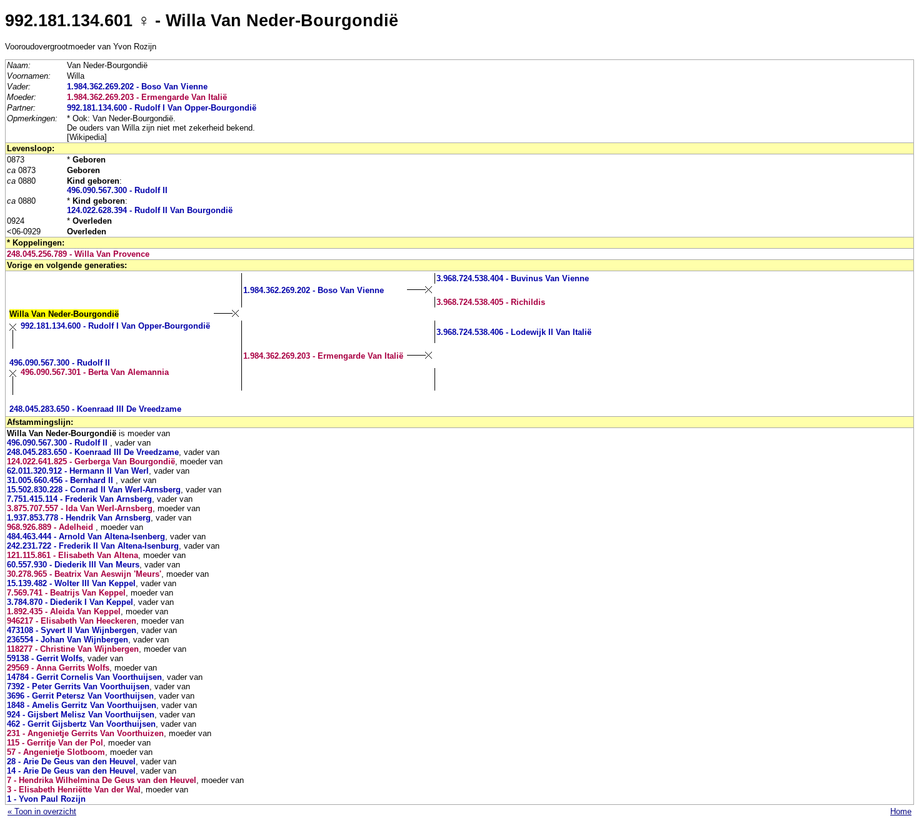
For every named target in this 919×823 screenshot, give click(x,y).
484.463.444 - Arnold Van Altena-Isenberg (86, 536)
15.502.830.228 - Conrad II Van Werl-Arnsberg (94, 489)
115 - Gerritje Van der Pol (55, 742)
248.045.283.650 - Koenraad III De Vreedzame (95, 409)
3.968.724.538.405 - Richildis (490, 302)
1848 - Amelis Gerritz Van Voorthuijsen (81, 705)
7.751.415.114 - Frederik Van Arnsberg (79, 499)
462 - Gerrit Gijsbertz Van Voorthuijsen (81, 724)
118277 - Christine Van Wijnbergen (73, 649)
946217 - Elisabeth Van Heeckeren (71, 621)
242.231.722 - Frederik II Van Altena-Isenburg (93, 546)
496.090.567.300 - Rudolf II (117, 190)
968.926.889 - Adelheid (51, 527)
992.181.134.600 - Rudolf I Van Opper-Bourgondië (161, 107)
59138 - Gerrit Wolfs (45, 658)
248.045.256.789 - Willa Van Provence (78, 254)
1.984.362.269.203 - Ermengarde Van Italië (147, 97)
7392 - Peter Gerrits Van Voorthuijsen (78, 686)
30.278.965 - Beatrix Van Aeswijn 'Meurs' (84, 574)
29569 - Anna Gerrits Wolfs (58, 667)
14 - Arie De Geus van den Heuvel (71, 771)
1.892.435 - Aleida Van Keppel (64, 611)
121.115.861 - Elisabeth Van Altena (72, 555)
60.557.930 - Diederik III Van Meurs (73, 564)
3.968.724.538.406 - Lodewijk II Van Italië (513, 332)
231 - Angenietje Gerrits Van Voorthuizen (85, 733)
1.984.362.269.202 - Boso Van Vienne (137, 86)
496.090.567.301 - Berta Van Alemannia (95, 372)
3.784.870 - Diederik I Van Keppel (70, 602)
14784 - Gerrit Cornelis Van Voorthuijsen (84, 677)
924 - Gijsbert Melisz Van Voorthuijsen (80, 714)
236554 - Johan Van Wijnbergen (67, 639)
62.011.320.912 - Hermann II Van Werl (78, 471)
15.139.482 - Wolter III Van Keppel (71, 583)
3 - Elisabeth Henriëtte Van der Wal (74, 789)
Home (900, 811)
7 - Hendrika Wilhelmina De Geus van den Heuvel (101, 780)
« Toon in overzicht (42, 811)
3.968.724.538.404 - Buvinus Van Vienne (512, 278)
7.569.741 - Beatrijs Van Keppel (66, 592)
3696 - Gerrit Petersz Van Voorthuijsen (80, 696)
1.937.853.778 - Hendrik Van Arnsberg (79, 517)
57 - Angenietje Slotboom (56, 752)
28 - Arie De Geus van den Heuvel (71, 761)
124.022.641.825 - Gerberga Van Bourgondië (91, 461)
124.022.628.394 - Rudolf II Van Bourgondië (150, 210)
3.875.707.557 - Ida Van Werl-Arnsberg (80, 508)
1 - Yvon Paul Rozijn (46, 799)
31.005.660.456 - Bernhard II (61, 480)
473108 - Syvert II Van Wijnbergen (71, 630)
